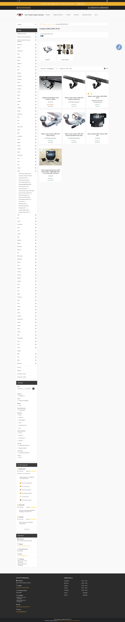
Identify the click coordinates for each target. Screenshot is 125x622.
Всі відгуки (26, 529)
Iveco (18, 161)
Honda (18, 145)
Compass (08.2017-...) (24, 188)
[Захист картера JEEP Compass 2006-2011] (97, 121)
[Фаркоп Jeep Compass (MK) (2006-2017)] (97, 83)
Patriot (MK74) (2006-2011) (25, 199)
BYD (18, 69)
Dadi (18, 98)
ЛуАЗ (18, 360)
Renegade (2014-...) (23, 203)
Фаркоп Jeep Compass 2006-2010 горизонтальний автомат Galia (74, 134)
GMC (18, 133)
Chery (18, 82)
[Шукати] (35, 24)
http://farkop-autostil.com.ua (22, 606)
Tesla (18, 328)
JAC (18, 164)
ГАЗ (18, 357)
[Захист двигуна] (65, 49)
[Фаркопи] (47, 49)
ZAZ (18, 344)
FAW (18, 117)
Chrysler (19, 88)
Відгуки (19, 370)
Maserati (19, 240)
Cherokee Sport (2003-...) (24, 180)
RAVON (19, 278)
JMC (18, 214)
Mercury (19, 249)
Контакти (76, 14)
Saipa (18, 293)
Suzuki (18, 325)
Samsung (19, 297)
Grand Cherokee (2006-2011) (25, 193)
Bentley (19, 57)
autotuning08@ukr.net (22, 555)
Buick (18, 66)
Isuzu (18, 158)
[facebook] (41, 36)
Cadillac (19, 73)
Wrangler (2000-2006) (24, 205)
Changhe (19, 79)
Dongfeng (19, 114)
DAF (18, 104)
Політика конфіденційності (74, 620)
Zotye (18, 347)
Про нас (68, 14)
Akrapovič (19, 44)
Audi (18, 54)
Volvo (18, 341)
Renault (19, 281)
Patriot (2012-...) (22, 201)
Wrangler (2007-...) (23, 208)
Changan (19, 76)
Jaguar (19, 167)
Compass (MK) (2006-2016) (25, 184)
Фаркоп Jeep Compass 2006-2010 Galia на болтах (50, 134)
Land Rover (19, 224)
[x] (42, 36)
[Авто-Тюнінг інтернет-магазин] (20, 14)
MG (18, 252)
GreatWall (19, 136)
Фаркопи (48, 59)
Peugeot (19, 268)
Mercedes (19, 246)
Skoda (18, 306)
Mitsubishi (19, 259)
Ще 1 (20, 428)
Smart (18, 312)
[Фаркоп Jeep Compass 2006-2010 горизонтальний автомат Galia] (74, 121)
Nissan (18, 262)
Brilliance (19, 63)
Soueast (19, 316)
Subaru (19, 322)
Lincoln (18, 233)
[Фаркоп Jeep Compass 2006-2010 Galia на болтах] (50, 121)
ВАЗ (18, 353)
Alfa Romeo (20, 51)
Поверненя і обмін (21, 377)
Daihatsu (19, 107)
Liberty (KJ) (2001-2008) (24, 197)
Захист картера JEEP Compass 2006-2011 (97, 134)
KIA (18, 218)
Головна (48, 14)
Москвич (19, 363)
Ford (18, 123)
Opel (18, 265)
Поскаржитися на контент (63, 620)
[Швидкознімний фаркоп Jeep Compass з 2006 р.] (50, 83)
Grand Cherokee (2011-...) (24, 195)
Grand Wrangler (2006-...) (24, 210)
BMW (18, 60)
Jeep (53, 24)
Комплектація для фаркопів (24, 36)
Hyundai (19, 148)
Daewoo (19, 101)
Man (18, 237)
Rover (18, 284)
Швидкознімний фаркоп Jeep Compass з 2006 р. (50, 98)
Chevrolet (19, 85)
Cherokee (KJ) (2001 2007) (25, 173)
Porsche (19, 274)
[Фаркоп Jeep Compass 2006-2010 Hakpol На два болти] (74, 83)
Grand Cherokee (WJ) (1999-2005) (26, 190)
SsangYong (20, 319)
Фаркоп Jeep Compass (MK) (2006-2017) (97, 97)
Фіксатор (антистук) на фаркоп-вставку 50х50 (26, 523)
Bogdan (19, 350)
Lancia (18, 221)
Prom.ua (69, 619)
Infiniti (18, 152)
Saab (18, 287)
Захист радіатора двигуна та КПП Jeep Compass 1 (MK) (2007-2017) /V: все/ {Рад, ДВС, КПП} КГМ (50, 171)
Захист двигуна (65, 59)
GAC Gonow (20, 126)
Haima (18, 139)
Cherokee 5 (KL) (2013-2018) (25, 175)
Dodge (18, 111)
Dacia (18, 95)
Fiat (18, 120)
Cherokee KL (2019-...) (24, 178)
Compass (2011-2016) (24, 186)
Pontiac (19, 271)
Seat (18, 303)
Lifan (18, 230)
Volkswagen (20, 338)
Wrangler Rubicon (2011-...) (25, 212)
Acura (18, 47)
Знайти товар (80, 4)
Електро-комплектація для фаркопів (23, 40)
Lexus (18, 227)
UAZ (18, 335)
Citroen (19, 92)
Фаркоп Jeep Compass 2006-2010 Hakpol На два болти (74, 98)
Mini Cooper (20, 256)
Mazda (18, 243)
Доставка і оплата (87, 14)
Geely (18, 129)
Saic (18, 290)
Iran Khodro (19, 155)
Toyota (18, 331)
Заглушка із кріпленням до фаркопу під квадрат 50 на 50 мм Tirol (27, 511)
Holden (18, 142)
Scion (18, 300)
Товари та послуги (57, 14)
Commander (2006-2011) (24, 182)
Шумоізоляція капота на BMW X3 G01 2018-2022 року (27, 478)
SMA (18, 309)
